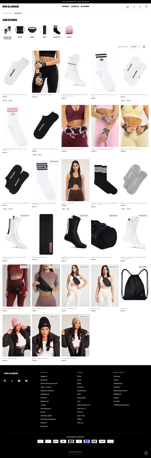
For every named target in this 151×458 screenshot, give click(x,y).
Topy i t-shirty (46, 387)
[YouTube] (26, 381)
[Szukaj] (134, 7)
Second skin (81, 391)
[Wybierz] (27, 90)
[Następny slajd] (57, 71)
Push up (80, 423)
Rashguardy (45, 394)
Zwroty (116, 380)
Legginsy (44, 376)
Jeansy (43, 405)
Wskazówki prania (120, 391)
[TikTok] (13, 381)
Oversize (80, 387)
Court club (81, 416)
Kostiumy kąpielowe (48, 419)
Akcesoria (44, 426)
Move (79, 376)
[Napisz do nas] (146, 453)
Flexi (79, 401)
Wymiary (117, 387)
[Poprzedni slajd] (35, 71)
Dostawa (117, 376)
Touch (79, 380)
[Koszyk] (146, 6)
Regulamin (117, 394)
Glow (79, 394)
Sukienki (44, 398)
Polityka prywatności (121, 405)
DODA (79, 383)
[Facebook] (20, 381)
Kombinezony (46, 409)
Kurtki (43, 412)
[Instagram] (6, 381)
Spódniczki (45, 401)
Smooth (80, 412)
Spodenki (44, 380)
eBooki (116, 398)
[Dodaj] (57, 90)
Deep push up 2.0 (83, 405)
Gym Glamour (7, 13)
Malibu (79, 419)
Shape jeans (81, 398)
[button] (135, 46)
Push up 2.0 (81, 409)
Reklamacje (118, 383)
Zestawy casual (46, 416)
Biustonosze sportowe (49, 383)
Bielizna (43, 423)
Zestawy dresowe (47, 391)
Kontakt (117, 401)
